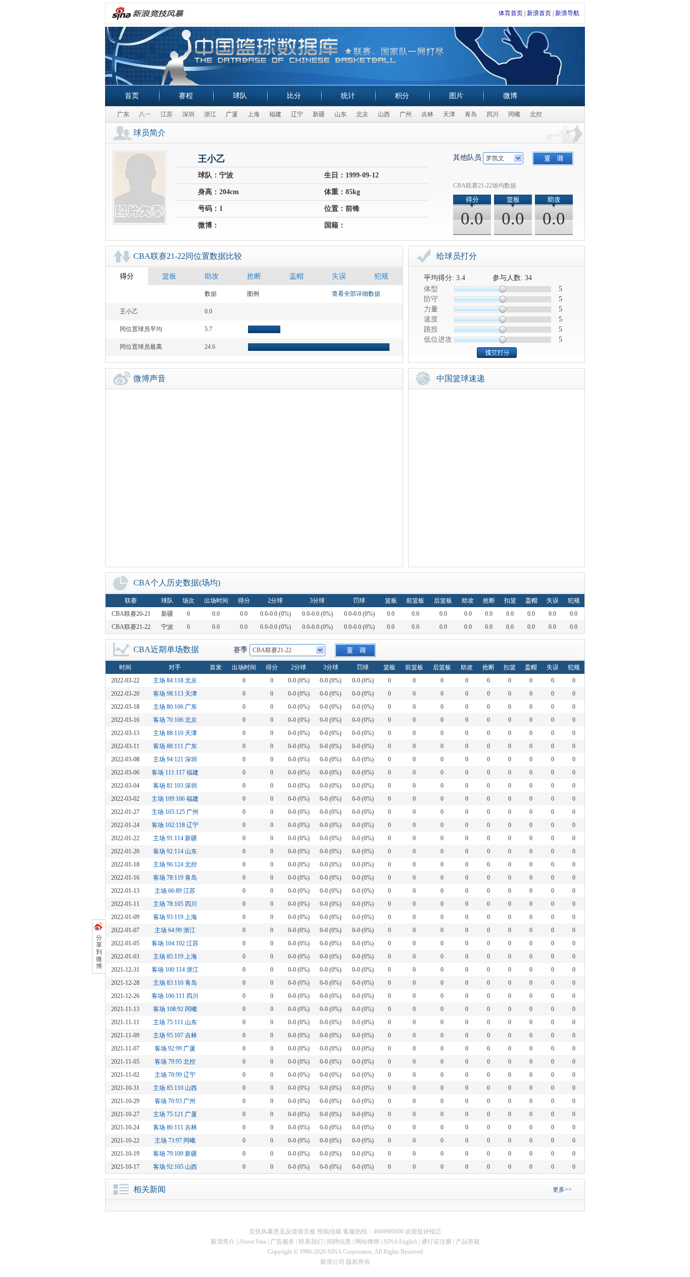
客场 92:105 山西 (175, 1166)
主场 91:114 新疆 (175, 838)
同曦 (514, 114)
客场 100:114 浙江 (175, 969)
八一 (145, 114)
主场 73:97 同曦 (175, 1140)
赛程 (186, 96)
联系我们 (311, 1241)
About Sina (252, 1241)
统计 (348, 96)
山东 (340, 114)
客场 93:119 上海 (175, 917)
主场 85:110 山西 (175, 1087)
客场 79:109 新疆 (175, 1153)
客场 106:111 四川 (175, 995)
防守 (431, 299)
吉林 (427, 114)
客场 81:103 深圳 (175, 785)
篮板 (169, 276)
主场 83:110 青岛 (175, 982)
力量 (431, 309)
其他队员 (467, 157)
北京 (362, 114)
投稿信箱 (329, 1231)
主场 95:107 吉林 (175, 1035)
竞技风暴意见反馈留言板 (282, 1231)
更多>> (562, 1189)
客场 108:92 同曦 (175, 1009)
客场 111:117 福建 (175, 772)
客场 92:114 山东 (175, 851)
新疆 (319, 114)
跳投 (431, 329)
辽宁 (297, 114)
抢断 (254, 276)
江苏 (167, 114)
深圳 (188, 114)
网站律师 (367, 1241)
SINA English (400, 1241)
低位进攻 (438, 339)
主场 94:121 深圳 (175, 759)
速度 (431, 319)
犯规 (381, 276)
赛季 (240, 650)
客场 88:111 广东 (175, 746)
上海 (254, 114)
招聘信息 (339, 1241)
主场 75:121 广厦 (175, 1114)
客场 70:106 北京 (175, 719)
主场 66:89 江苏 (175, 890)
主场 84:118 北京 (175, 680)
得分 (127, 276)
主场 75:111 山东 (175, 1022)
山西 (384, 114)
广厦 (232, 114)
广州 (406, 114)
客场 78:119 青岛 (175, 877)
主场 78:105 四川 (175, 903)
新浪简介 (223, 1241)
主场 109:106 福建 (175, 798)
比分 (294, 96)
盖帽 (296, 276)
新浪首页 (539, 13)
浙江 (210, 114)
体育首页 (511, 13)
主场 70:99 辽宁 (175, 1074)
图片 (456, 96)
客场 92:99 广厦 (175, 1048)
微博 (510, 96)
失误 (339, 276)
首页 (132, 96)
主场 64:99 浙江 (175, 930)
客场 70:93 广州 (175, 1101)
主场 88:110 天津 (175, 733)
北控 (536, 114)
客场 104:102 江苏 (175, 943)
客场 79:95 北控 (175, 1061)
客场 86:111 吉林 (175, 1127)
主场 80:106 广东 (175, 706)
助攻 (212, 276)
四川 (492, 114)
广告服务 (282, 1241)
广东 (123, 114)
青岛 (471, 114)
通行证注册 (436, 1241)
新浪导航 (567, 13)
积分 (402, 96)
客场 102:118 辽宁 (175, 825)
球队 (240, 96)
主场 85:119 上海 (175, 956)
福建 (275, 114)
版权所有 (358, 1261)
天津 (449, 114)
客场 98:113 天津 (175, 693)
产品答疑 (468, 1241)
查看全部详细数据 (356, 293)
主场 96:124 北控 (175, 864)
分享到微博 (99, 952)
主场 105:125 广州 (175, 811)
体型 (431, 289)
